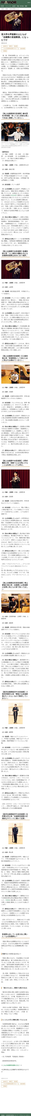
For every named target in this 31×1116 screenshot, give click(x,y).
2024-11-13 (4, 43)
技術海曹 (13, 195)
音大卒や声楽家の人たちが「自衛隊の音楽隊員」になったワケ (15, 37)
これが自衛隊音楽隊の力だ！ (12, 1065)
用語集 (3, 1115)
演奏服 (7, 900)
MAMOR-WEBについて (12, 1115)
